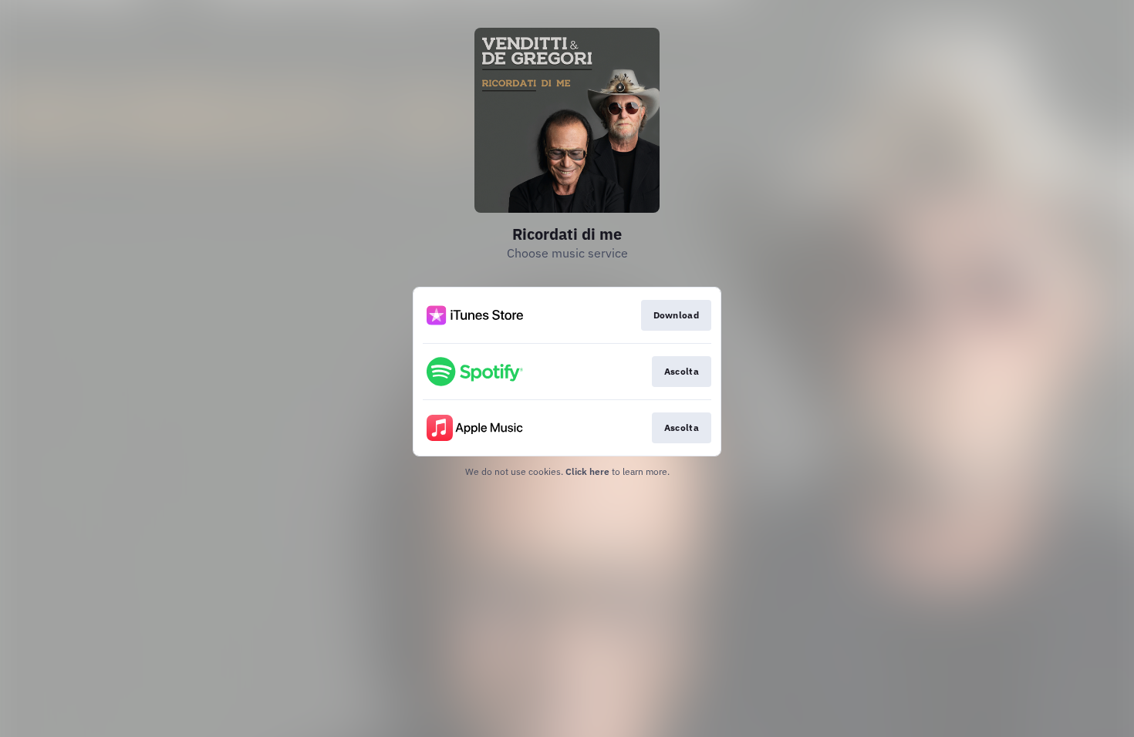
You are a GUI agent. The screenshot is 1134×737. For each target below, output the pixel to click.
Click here (587, 471)
